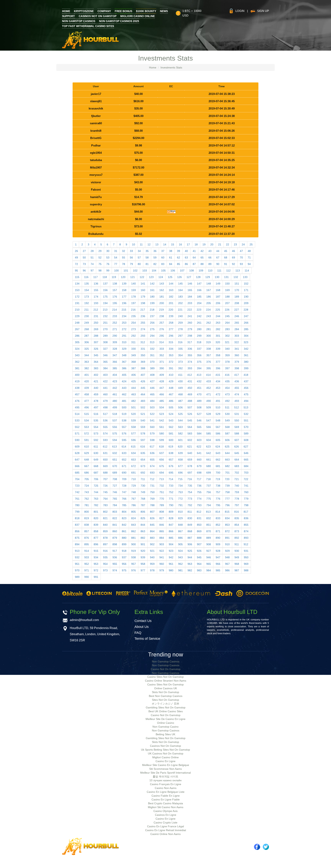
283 (227, 329)
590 (77, 440)
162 (161, 290)
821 (105, 518)
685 (77, 472)
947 (218, 557)
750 (152, 492)
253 (124, 322)
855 (246, 524)
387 (133, 368)
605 (218, 440)
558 (133, 426)
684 (246, 466)
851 (208, 524)
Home (152, 67)
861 (124, 531)
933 (86, 557)
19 (204, 244)
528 (208, 413)
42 (202, 250)
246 (236, 316)
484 (152, 400)
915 (96, 550)
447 (161, 387)
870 (208, 531)
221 (180, 309)
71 (249, 257)
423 (114, 381)
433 (208, 381)
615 (133, 446)
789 (161, 505)
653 (133, 459)
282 (218, 329)
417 (236, 374)
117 (95, 277)
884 (161, 537)
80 (139, 264)
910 (227, 544)
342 (246, 348)
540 (143, 420)
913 (77, 550)
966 (218, 563)
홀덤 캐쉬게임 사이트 (165, 776)
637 (161, 453)
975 (124, 570)
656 (161, 459)
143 (161, 283)
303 (236, 335)
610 (86, 446)
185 (199, 296)
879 (114, 537)
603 (199, 440)
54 (115, 257)
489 (199, 400)
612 (105, 446)
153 (77, 290)
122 (142, 277)
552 (77, 426)
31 (115, 250)
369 (143, 361)
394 (199, 368)
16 (180, 244)
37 (162, 250)
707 (105, 479)
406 (133, 374)
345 (96, 355)
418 (246, 374)
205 (208, 303)
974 (114, 570)
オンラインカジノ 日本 (165, 703)
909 (218, 544)
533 (77, 420)
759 (236, 492)
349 (133, 355)
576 (124, 433)
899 (124, 544)
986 (227, 570)
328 (114, 348)
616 (142, 446)
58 (147, 257)
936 (114, 557)
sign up (263, 10)
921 (152, 550)
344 (86, 355)
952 (86, 563)
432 (199, 381)
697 (190, 472)
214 (114, 309)
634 (133, 453)
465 (152, 394)
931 (246, 550)
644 (227, 453)
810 (180, 511)
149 (218, 283)
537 (114, 420)
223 (199, 309)
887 (190, 537)
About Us (141, 627)
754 (190, 492)
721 (236, 479)
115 (77, 277)
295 (161, 335)
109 (201, 270)
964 (199, 563)
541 (152, 420)
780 (77, 505)
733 (171, 485)
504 (161, 407)
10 (133, 244)
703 (246, 472)
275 (152, 329)
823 (124, 518)
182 (171, 296)
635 (143, 453)
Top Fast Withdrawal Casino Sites (88, 26)
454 (227, 387)
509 (208, 407)
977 (143, 570)
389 (152, 368)
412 (189, 374)
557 (124, 426)
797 (236, 505)
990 (86, 576)
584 (199, 433)
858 (96, 531)
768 (143, 498)
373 (180, 361)
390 (161, 368)
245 (227, 316)
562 (171, 426)
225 (217, 309)
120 (123, 277)
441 (105, 387)
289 (105, 335)
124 (160, 277)
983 (199, 570)
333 (161, 348)
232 (105, 316)
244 (218, 316)
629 (86, 453)
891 (227, 537)
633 (124, 453)
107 (182, 270)
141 (143, 283)
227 (236, 309)
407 (143, 374)
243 (208, 316)
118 (104, 277)
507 (190, 407)
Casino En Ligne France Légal (165, 826)
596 (133, 440)
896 (96, 544)
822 (114, 518)
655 (152, 459)
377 (218, 361)
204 (199, 303)
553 (86, 426)
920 (143, 550)
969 (246, 563)
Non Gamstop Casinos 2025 (119, 21)
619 (171, 446)
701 (227, 472)
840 (105, 524)
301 (218, 335)
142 (152, 283)
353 (171, 355)
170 (236, 290)
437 (246, 381)
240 (180, 316)
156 (105, 290)
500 (124, 407)
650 (105, 459)
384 (105, 368)
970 (77, 570)
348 (124, 355)
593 (105, 440)
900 (133, 544)
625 (227, 446)
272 (124, 329)
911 (236, 544)
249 (86, 322)
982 (190, 570)
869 (199, 531)
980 (171, 570)
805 (133, 511)
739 (227, 485)
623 (208, 446)
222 (189, 309)
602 (190, 440)
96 (84, 270)
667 (86, 466)
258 (171, 322)
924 (180, 550)
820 (96, 518)
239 (171, 316)
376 (208, 361)
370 (152, 361)
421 (96, 381)
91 (225, 264)
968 (236, 563)
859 (105, 531)
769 (152, 498)
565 (199, 426)
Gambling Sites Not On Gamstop (165, 707)
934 (96, 557)
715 (180, 479)
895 (86, 544)
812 (199, 511)
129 (207, 277)
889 (208, 537)
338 (208, 348)
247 (246, 316)
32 (123, 250)
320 (217, 342)
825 (143, 518)
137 (105, 283)
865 (161, 531)
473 (227, 394)
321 (227, 342)
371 (161, 361)
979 (161, 570)
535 (96, 420)
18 (196, 244)
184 (190, 296)
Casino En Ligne (165, 761)
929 (227, 550)
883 (152, 537)
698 (199, 472)
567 (218, 426)
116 (86, 277)
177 (124, 296)
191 (77, 303)
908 (208, 544)
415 (217, 374)
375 (199, 361)
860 (114, 531)
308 (105, 342)
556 (114, 426)
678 (190, 466)
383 (96, 368)
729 (133, 485)
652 (124, 459)
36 (154, 250)
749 (143, 492)
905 (180, 544)
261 (199, 322)
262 (208, 322)
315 (171, 342)
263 (218, 322)
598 (152, 440)
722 (246, 479)
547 (208, 420)
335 (180, 348)
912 (246, 544)
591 (86, 440)
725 (96, 485)
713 (161, 479)
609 (77, 446)
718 (208, 479)
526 (190, 413)
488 (190, 400)
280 (199, 329)
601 (180, 440)
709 (124, 479)
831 (199, 518)
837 (77, 524)
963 (190, 563)
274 (143, 329)
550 (236, 420)
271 (114, 329)
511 (227, 407)
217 (142, 309)
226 (227, 309)
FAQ (137, 633)
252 (114, 322)
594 (114, 440)
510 (218, 407)
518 (114, 413)
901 (143, 544)
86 (186, 264)
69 (233, 257)
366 (114, 361)
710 (133, 479)
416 (227, 374)
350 (143, 355)
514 (77, 413)
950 (246, 557)
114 (247, 270)
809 (171, 511)
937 (124, 557)
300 (208, 335)
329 (124, 348)
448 (171, 387)
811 (190, 511)
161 (152, 290)
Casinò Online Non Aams (165, 834)
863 (143, 531)
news (164, 11)
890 (218, 537)
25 (251, 244)
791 (180, 505)
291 (124, 335)
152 (246, 283)
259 (180, 322)
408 (152, 374)
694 (161, 472)
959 (152, 563)
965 (208, 563)
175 (105, 296)
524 (171, 413)
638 (171, 453)
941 (161, 557)
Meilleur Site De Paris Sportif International (165, 772)
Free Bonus (123, 11)
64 (194, 257)
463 (133, 394)
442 (114, 387)
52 (100, 257)
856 (77, 531)
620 (180, 446)
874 (246, 531)
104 (154, 270)
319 (208, 342)
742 (77, 492)
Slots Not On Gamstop (165, 692)
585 (208, 433)
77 (115, 264)
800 (86, 511)
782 (96, 505)
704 (77, 479)
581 (171, 433)
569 (236, 426)
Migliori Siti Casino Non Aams (165, 807)
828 (171, 518)
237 (152, 316)
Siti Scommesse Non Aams (165, 768)
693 (152, 472)
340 (227, 348)
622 (199, 446)
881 (133, 537)
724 (86, 485)
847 (171, 524)
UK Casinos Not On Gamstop (165, 753)
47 (241, 250)
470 (199, 394)
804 (124, 511)
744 (96, 492)
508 (199, 407)
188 (227, 296)
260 (190, 322)
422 (105, 381)
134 (77, 283)
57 (139, 257)
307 (96, 342)
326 (96, 348)
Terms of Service (147, 639)
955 (114, 563)
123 (151, 277)
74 (92, 264)
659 (190, 459)
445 (143, 387)
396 (218, 368)
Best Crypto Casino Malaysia (165, 803)
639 (180, 453)
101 (126, 270)
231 (96, 316)
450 (190, 387)
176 (114, 296)
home (66, 11)
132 (236, 277)
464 (143, 394)
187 (218, 296)
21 (219, 244)
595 (124, 440)
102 (135, 270)
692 (143, 472)
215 (124, 309)
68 (225, 257)
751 (161, 492)
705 (86, 479)
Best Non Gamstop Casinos (165, 695)
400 (77, 374)
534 (86, 420)
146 (190, 283)
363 (86, 361)
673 (143, 466)
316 (180, 342)
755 (199, 492)
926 (199, 550)
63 (186, 257)
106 (172, 270)
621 (189, 446)
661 (208, 459)
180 (152, 296)
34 (139, 250)
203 (190, 303)
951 (77, 563)
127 (189, 277)
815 (227, 511)
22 (227, 244)
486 (171, 400)
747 (124, 492)
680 (208, 466)
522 (152, 413)
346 (105, 355)
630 (96, 453)
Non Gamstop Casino (165, 726)
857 (86, 531)
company (104, 11)
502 (143, 407)
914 (86, 550)
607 (236, 440)
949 (236, 557)
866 (171, 531)
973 (105, 570)
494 (246, 400)
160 (143, 290)
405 (124, 374)
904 (171, 544)
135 (86, 283)
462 (124, 394)
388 (143, 368)
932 (77, 557)
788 (152, 505)
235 (133, 316)
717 (199, 479)
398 (236, 368)
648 (86, 459)
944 (190, 557)
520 (133, 413)
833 (218, 518)
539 (133, 420)
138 (114, 283)
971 (86, 570)
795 (218, 505)
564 (190, 426)
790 (171, 505)
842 (124, 524)
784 (114, 505)
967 (227, 563)
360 (236, 355)
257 (161, 322)
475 (246, 394)
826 (152, 518)
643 (218, 453)
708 (114, 479)
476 (77, 400)
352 (161, 355)
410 (171, 374)
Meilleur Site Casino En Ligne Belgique (165, 765)
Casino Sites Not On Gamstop (165, 676)
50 (84, 257)
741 (246, 485)
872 (227, 531)
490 (208, 400)
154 (86, 290)
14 (164, 244)
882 (143, 537)
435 (227, 381)
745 (105, 492)
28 (92, 250)
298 (190, 335)
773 (190, 498)
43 (209, 250)
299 (199, 335)
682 (227, 466)
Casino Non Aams (165, 788)
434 (218, 381)
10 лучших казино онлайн (165, 780)
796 (227, 505)
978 (152, 570)
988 (246, 570)
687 (96, 472)
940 (152, 557)
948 (227, 557)
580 (161, 433)
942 (171, 557)
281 (208, 329)
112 (228, 270)
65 (202, 257)
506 (180, 407)
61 (170, 257)
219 (161, 309)
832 (208, 518)
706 (96, 479)
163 (171, 290)
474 (236, 394)
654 (143, 459)
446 (152, 387)
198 (143, 303)
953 (96, 563)
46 (233, 250)
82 (154, 264)
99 (107, 270)
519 (124, 413)
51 (92, 257)
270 (105, 329)
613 (114, 446)
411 (180, 374)
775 (208, 498)
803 (114, 511)
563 (180, 426)
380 (246, 361)
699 (208, 472)
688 (105, 472)
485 (161, 400)
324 (77, 348)
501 (133, 407)
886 (180, 537)
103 (144, 270)
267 (77, 329)
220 (171, 309)
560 (152, 426)
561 (161, 426)
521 (143, 413)
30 (107, 250)
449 (180, 387)
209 (246, 303)
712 (152, 479)
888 (199, 537)
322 (236, 342)
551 (246, 420)
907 (199, 544)
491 (218, 400)
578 (143, 433)
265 (236, 322)
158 (124, 290)
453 (218, 387)
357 (208, 355)
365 (105, 361)
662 (218, 459)
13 (156, 244)
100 (116, 270)
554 (96, 426)
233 (114, 316)
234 (124, 316)
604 (208, 440)
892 (236, 537)
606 (227, 440)
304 (246, 335)
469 (190, 394)
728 (124, 485)
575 (114, 433)
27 (84, 250)
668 (96, 466)
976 (133, 570)
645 (236, 453)
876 (86, 537)
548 (218, 420)
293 (143, 335)
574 (105, 433)
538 (124, 420)
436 (236, 381)
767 (133, 498)
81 (147, 264)
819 (86, 518)
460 (105, 394)
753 (180, 492)
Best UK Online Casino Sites (165, 711)
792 (190, 505)
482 (133, 400)
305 (77, 342)
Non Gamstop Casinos (78, 21)
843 (133, 524)
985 (218, 570)
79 (131, 264)
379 (236, 361)
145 (180, 283)
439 (86, 387)
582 (180, 433)
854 (236, 524)
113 (237, 270)
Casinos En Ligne (165, 814)
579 (152, 433)
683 (236, 466)
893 (246, 537)
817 (246, 511)
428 (161, 381)
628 (77, 453)
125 (170, 277)
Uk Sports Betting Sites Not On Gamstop (165, 749)
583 (190, 433)
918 (124, 550)
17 (188, 244)
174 (96, 296)
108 (191, 270)
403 (105, 374)
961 (171, 563)
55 (123, 257)
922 (161, 550)
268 (86, 329)
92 (233, 264)
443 (124, 387)
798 (246, 505)
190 (246, 296)
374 (190, 361)
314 (161, 342)
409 (161, 374)
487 (180, 400)
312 (142, 342)
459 (96, 394)
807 (152, 511)
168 (218, 290)
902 (152, 544)
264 (227, 322)
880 (124, 537)
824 (133, 518)
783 (105, 505)
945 (199, 557)
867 (180, 531)
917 (114, 550)
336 (190, 348)
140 (133, 283)
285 (246, 329)
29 (100, 250)
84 (170, 264)
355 (190, 355)
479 (105, 400)
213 (105, 309)
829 (180, 518)
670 (114, 466)
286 (77, 335)
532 (246, 413)
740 (236, 485)
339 (218, 348)
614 (124, 446)
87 (194, 264)
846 (161, 524)
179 (143, 296)
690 (124, 472)
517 (105, 413)
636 (152, 453)
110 (210, 270)
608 (246, 440)
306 (86, 342)
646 (246, 453)
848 (180, 524)
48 (249, 250)
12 (149, 244)
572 (86, 433)
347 (114, 355)
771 (171, 498)
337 (199, 348)
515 (86, 413)
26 (76, 250)
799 (77, 511)
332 (152, 348)
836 (246, 518)
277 (171, 329)
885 (171, 537)
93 (241, 264)
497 (96, 407)
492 (227, 400)
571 (77, 433)
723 (77, 485)
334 (171, 348)
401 (86, 374)
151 (236, 283)
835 (236, 518)
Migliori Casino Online (137, 16)
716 (189, 479)
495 (77, 407)
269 (96, 329)
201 (171, 303)
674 (152, 466)
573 (96, 433)
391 (171, 368)
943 (180, 557)
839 (96, 524)
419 (77, 381)
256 (152, 322)
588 (236, 433)
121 (132, 277)
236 (143, 316)
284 (236, 329)
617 (152, 446)
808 (161, 511)
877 (96, 537)
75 (100, 264)
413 (199, 374)
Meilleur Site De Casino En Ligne (165, 718)
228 (246, 309)
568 (227, 426)
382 (86, 368)
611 (96, 446)
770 (161, 498)
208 (236, 303)
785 (124, 505)
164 (180, 290)
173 (86, 296)
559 (143, 426)
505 (171, 407)
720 (227, 479)
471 (208, 394)
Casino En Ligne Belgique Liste (165, 791)
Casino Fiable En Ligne (166, 795)
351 (152, 355)
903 (161, 544)
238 (161, 316)
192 (86, 303)
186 (208, 296)
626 (236, 446)
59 (154, 257)
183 (180, 296)
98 (100, 270)
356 (199, 355)
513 (246, 407)
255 (143, 322)
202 (180, 303)
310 (124, 342)
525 (180, 413)
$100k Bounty (146, 11)
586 (218, 433)
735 (190, 485)
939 (143, 557)
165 (190, 290)
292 (133, 335)
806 (143, 511)
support (68, 16)
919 (133, 550)
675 (161, 466)
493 (236, 400)
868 (190, 531)
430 (180, 381)
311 (133, 342)
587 (227, 433)
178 (133, 296)
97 (92, 270)
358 (218, 355)
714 (171, 479)
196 (124, 303)
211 (86, 309)
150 (227, 283)
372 (171, 361)
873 (236, 531)
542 (161, 420)
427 (152, 381)
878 (105, 537)
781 (86, 505)
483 (143, 400)
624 (217, 446)
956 (124, 563)
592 (96, 440)
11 (141, 244)
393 (190, 368)
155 (96, 290)
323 (246, 342)
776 (218, 498)
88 (202, 264)
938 (133, 557)
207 (227, 303)
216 (133, 309)
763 (96, 498)
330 (133, 348)
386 (124, 368)
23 (235, 244)
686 (86, 472)
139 (124, 283)
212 (95, 309)
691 (133, 472)
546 (199, 420)
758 (227, 492)
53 (107, 257)
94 (249, 264)
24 (243, 244)
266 (246, 322)
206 (218, 303)
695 (171, 472)
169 (227, 290)
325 (86, 348)
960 (161, 563)
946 (208, 557)
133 (245, 277)
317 (189, 342)
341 (236, 348)
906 (190, 544)
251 (105, 322)
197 (133, 303)
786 (133, 505)
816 (236, 511)
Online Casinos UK (165, 688)
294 (152, 335)
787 (143, 505)
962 (180, 563)
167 (208, 290)
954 (105, 563)
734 (180, 485)
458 (86, 394)
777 (227, 498)
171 (246, 290)
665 (246, 459)
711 (143, 479)
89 (209, 264)
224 (208, 309)
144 (171, 283)
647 (77, 459)
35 (147, 250)
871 (218, 531)
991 (96, 576)
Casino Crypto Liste (165, 822)
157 (114, 290)
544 (180, 420)
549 (227, 420)
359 (227, 355)
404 (114, 374)
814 (217, 511)
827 (161, 518)
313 (152, 342)
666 (77, 466)
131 (226, 277)
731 (152, 485)
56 (131, 257)
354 (180, 355)
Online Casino (165, 722)
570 (246, 426)
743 (86, 492)
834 (227, 518)
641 (199, 453)
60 (162, 257)
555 (105, 426)
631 (105, 453)
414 (208, 374)
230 (86, 316)
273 (133, 329)
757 (218, 492)
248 (77, 322)
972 (96, 570)
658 (180, 459)
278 (180, 329)
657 (171, 459)
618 (161, 446)
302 (227, 335)
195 (114, 303)
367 (124, 361)
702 (236, 472)
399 (246, 368)
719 (217, 479)
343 (77, 355)
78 (123, 264)
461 (114, 394)
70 (241, 257)
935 (105, 557)
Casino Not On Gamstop (165, 669)
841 (114, 524)
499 (114, 407)
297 (180, 335)
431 (190, 381)
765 (114, 498)
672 (133, 466)
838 (86, 524)
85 (178, 264)
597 (143, 440)
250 (96, 322)
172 (77, 296)
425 (133, 381)
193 (96, 303)
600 (171, 440)
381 (77, 368)
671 (124, 466)
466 (161, 394)
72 (76, 264)
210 (77, 309)
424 (124, 381)
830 (190, 518)
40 (186, 250)
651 (114, 459)
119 (114, 277)
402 (96, 374)
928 (218, 550)
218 (152, 309)
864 (152, 531)
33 (131, 250)
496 (86, 407)
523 (161, 413)
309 (114, 342)
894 (77, 544)
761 (77, 498)
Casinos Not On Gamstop (97, 16)
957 (133, 563)
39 (178, 250)
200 (161, 303)
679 (199, 466)
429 (171, 381)
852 (218, 524)
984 (208, 570)
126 (179, 277)
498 (105, 407)
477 (86, 400)
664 (236, 459)
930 (236, 550)
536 (105, 420)
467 (171, 394)
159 (133, 290)
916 (105, 550)
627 (246, 446)
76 (107, 264)
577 (133, 433)
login (239, 10)
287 (86, 335)
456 (246, 387)
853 (227, 524)
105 (163, 270)
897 (105, 544)
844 (143, 524)
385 (114, 368)
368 (133, 361)
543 (171, 420)
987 (236, 570)
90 (217, 264)
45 (225, 250)
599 (161, 440)
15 (172, 244)
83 (162, 264)
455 (236, 387)
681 (218, 466)
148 (208, 283)
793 (199, 505)
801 (96, 511)
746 (114, 492)
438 (77, 387)
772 (180, 498)
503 (152, 407)
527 (199, 413)
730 (143, 485)
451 (199, 387)
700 (218, 472)
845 (152, 524)
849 (190, 524)
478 (96, 400)
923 (171, 550)
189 (236, 296)
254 (133, 322)
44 (217, 250)
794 (208, 505)
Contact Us (143, 621)
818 (77, 518)
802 (105, 511)
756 (208, 492)
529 (218, 413)
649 (96, 459)
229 (77, 316)
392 (180, 368)
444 (133, 387)
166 (199, 290)
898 (114, 544)
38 (170, 250)
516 (96, 413)
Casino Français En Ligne (165, 784)
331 (143, 348)
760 (246, 492)
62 (178, 257)
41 (194, 250)
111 (219, 270)
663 (227, 459)
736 (199, 485)
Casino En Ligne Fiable (166, 799)
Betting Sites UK (165, 734)
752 (171, 492)
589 (246, 433)
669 (105, 466)
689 (114, 472)
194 (105, 303)
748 (133, 492)
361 (246, 355)
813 (208, 511)
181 (161, 296)
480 (114, 400)
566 (208, 426)
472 (218, 394)
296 (171, 335)
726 (105, 485)
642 (208, 453)
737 (208, 485)
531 (236, 413)
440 (96, 387)
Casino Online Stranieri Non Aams (165, 680)
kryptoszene (84, 11)
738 (218, 485)
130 (217, 277)
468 (180, 394)
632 (114, 453)
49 (76, 257)
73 (84, 264)
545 (190, 420)
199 (152, 303)
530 (227, 413)
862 (133, 531)
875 (77, 537)
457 (77, 394)
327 (105, 348)
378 (227, 361)
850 (199, 524)
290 (114, 335)
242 (199, 316)
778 (236, 498)
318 (199, 342)
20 (211, 244)
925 (190, 550)
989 (77, 576)
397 (227, 368)
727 (114, 485)
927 (208, 550)
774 (199, 498)
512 (236, 407)
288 (96, 335)
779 (246, 498)
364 (96, 361)
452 (208, 387)
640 (190, 453)
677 (180, 466)
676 (171, 466)
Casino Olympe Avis (165, 811)
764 (105, 498)
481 (124, 400)
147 (199, 283)
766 (124, 498)
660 (199, 459)
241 (190, 316)
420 (86, 381)
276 (161, 329)
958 (143, 563)
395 (208, 368)
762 (86, 498)
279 (190, 329)
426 (143, 381)
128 (198, 277)
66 (209, 257)
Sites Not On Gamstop (165, 699)
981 (180, 570)
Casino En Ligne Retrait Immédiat (165, 830)
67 (217, 257)
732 (161, 485)
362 (77, 361)
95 (76, 270)
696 (180, 472)
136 (96, 283)
